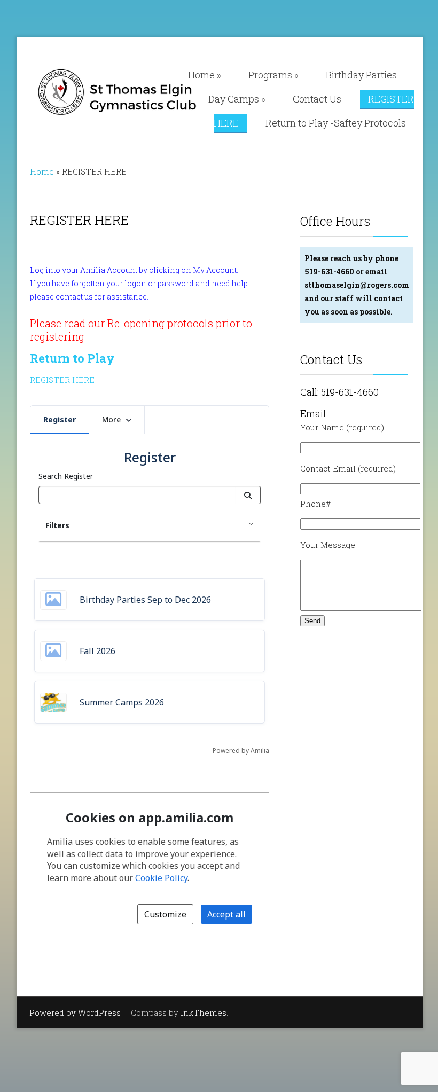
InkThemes (203, 1012)
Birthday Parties (361, 74)
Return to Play (72, 358)
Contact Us (317, 98)
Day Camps (236, 98)
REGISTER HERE (62, 379)
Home (204, 74)
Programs (273, 74)
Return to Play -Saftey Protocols (335, 122)
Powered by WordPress (75, 1012)
